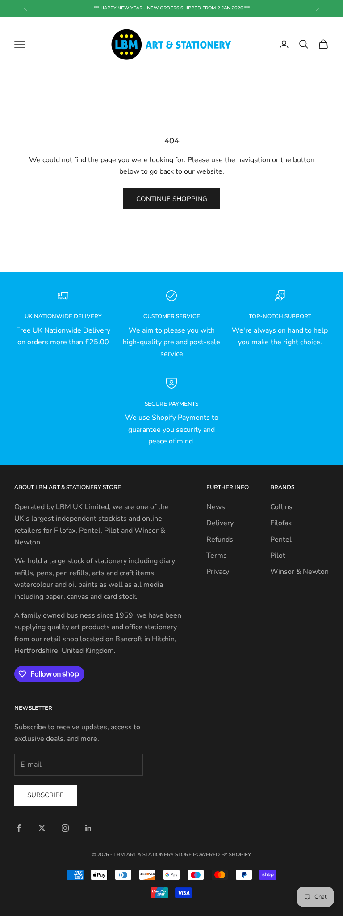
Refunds (219, 539)
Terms (216, 555)
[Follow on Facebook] (18, 828)
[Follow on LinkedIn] (88, 828)
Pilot (277, 555)
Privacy (217, 572)
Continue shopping (171, 198)
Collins (281, 507)
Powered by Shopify (222, 854)
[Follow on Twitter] (42, 828)
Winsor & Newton (299, 572)
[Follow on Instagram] (65, 828)
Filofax (281, 523)
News (215, 507)
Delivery (220, 523)
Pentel (281, 539)
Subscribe (45, 795)
